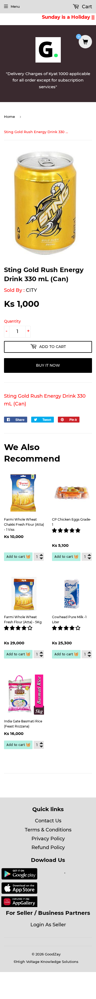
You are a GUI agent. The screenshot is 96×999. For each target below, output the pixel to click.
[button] (67, 530)
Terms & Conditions (48, 830)
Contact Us (48, 821)
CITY (31, 290)
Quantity (12, 321)
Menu (15, 7)
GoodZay (53, 954)
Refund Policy (48, 847)
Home (9, 116)
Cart (86, 7)
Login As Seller (48, 925)
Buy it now (48, 365)
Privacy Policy (48, 839)
